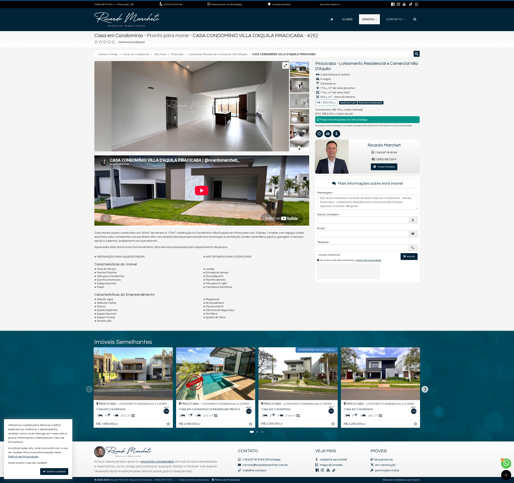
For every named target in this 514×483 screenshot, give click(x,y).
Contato (394, 19)
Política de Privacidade (227, 480)
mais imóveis (385, 166)
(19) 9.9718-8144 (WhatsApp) (261, 459)
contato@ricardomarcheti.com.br (265, 465)
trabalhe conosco (254, 470)
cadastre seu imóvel (333, 459)
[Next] (424, 389)
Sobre (347, 19)
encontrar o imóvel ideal (157, 461)
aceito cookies (56, 471)
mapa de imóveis (331, 465)
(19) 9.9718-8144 (385, 152)
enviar (411, 256)
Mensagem (324, 192)
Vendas (368, 19)
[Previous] (89, 389)
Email (320, 228)
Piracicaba (325, 63)
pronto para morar (387, 470)
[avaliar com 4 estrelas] (109, 42)
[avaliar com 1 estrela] (96, 42)
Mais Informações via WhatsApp (344, 119)
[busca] (414, 19)
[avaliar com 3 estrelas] (105, 42)
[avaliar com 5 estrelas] (113, 42)
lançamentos (383, 459)
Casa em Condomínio (118, 35)
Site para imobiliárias (394, 480)
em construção (385, 465)
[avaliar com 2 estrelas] (100, 42)
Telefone (323, 242)
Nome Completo (328, 214)
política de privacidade (368, 260)
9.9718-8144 (173, 4)
